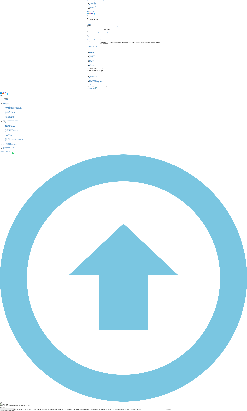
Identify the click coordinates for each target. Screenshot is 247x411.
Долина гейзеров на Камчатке (11, 130)
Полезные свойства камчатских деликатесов (14, 142)
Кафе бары (91, 61)
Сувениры (91, 65)
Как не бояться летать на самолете (10, 144)
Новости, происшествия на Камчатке (10, 120)
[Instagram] (90, 14)
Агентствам (91, 79)
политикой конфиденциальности (115, 409)
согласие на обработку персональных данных (47, 409)
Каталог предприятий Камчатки (11, 140)
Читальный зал (8, 143)
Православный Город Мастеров (107, 39)
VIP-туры (91, 75)
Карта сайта (91, 84)
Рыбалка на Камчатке (9, 117)
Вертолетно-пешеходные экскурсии (12, 115)
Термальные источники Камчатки (12, 131)
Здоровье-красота (93, 59)
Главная (4, 97)
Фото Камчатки (8, 138)
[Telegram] (94, 14)
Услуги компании (93, 76)
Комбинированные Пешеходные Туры (13, 107)
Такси (90, 64)
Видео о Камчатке (9, 134)
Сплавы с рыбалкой (9, 111)
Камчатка (7, 122)
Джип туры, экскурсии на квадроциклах (13, 108)
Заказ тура (5, 118)
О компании (91, 7)
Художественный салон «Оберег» (109, 35)
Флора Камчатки (8, 127)
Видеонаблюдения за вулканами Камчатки (14, 139)
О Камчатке (91, 52)
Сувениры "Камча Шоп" (103, 46)
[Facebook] (92, 14)
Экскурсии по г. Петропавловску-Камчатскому (14, 113)
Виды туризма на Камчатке (11, 136)
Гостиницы (91, 53)
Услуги (6, 99)
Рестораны (91, 60)
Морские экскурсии (9, 109)
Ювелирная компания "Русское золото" (113, 32)
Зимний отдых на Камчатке (11, 106)
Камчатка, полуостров (94, 6)
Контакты (7, 100)
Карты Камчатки (8, 124)
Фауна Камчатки (8, 125)
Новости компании (93, 77)
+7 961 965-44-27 (90, 11)
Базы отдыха (92, 55)
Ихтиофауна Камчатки (10, 126)
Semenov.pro (103, 86)
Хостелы (91, 56)
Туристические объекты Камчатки (12, 133)
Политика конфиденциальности (96, 81)
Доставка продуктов (93, 62)
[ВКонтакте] (88, 14)
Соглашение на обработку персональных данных (99, 82)
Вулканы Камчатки (9, 129)
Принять (168, 409)
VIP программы (92, 3)
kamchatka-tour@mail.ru (5, 151)
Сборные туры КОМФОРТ (94, 2)
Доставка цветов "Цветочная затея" (110, 26)
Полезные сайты (8, 135)
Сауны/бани (91, 57)
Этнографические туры (10, 116)
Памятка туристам (93, 80)
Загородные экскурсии (10, 112)
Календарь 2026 (92, 4)
